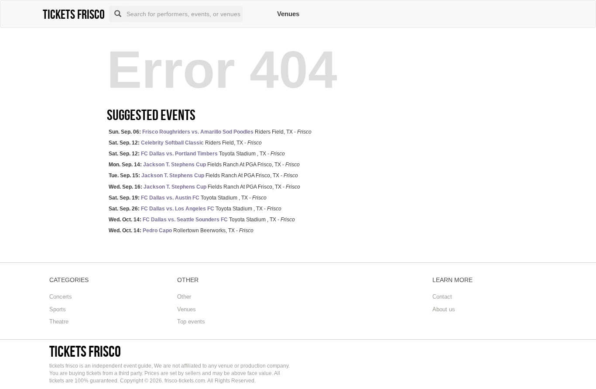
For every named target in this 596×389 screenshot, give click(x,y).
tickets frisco (85, 351)
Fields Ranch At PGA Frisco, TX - (204, 165)
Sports (57, 309)
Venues (288, 13)
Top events (191, 321)
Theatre (59, 321)
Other (184, 296)
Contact (442, 296)
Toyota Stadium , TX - (197, 154)
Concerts (60, 296)
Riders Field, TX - (210, 132)
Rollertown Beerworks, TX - (181, 230)
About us (443, 309)
